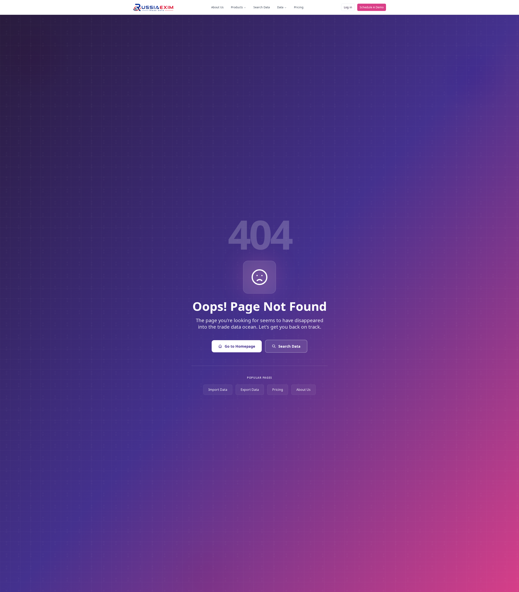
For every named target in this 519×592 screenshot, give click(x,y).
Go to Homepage (240, 346)
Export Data (250, 389)
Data (280, 7)
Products (237, 7)
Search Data (261, 7)
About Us (217, 7)
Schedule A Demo (372, 7)
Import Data (217, 389)
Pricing (298, 7)
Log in (348, 7)
